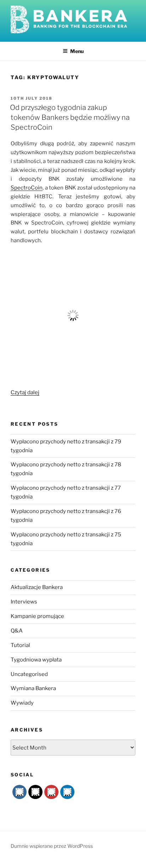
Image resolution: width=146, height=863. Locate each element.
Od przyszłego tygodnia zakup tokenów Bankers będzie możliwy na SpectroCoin (70, 117)
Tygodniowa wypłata (36, 660)
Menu (77, 51)
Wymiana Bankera (33, 688)
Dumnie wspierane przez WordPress (52, 846)
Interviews (24, 602)
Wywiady (22, 703)
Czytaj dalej (25, 392)
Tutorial (20, 645)
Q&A (17, 631)
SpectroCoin (27, 188)
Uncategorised (29, 674)
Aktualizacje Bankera (37, 587)
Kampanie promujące (37, 616)
